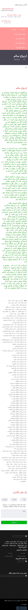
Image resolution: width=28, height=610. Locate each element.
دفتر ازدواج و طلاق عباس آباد (18, 414)
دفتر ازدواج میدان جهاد (20, 359)
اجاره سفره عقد (12, 302)
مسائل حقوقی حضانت (20, 43)
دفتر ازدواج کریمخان (21, 350)
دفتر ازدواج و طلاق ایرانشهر (19, 390)
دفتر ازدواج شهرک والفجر (19, 337)
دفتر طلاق (24, 453)
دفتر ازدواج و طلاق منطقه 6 (19, 424)
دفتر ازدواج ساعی (21, 335)
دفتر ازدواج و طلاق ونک (20, 442)
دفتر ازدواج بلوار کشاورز (20, 322)
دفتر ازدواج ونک (10, 446)
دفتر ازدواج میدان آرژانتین (19, 355)
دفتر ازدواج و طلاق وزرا (20, 438)
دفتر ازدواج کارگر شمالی (20, 348)
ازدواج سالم (23, 305)
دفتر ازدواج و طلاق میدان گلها (18, 433)
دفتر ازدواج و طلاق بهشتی (19, 398)
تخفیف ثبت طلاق (10, 307)
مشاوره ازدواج (6, 470)
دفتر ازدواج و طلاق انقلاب (19, 387)
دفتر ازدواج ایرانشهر (9, 320)
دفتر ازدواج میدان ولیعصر (19, 374)
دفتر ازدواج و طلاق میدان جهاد (18, 429)
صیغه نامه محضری (21, 466)
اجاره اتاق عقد (23, 302)
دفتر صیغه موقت (7, 451)
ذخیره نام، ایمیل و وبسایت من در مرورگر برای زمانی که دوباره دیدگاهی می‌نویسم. (14, 505)
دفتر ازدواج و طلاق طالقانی (19, 411)
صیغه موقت (9, 464)
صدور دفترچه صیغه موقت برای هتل (16, 462)
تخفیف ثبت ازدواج (21, 307)
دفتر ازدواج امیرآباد (8, 318)
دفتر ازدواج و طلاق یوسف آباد (18, 444)
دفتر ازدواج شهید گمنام (20, 340)
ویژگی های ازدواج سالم (20, 479)
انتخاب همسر (15, 305)
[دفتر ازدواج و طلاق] (21, 4)
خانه (24, 59)
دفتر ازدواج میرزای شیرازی (19, 379)
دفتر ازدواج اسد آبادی (20, 318)
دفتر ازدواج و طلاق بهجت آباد (18, 396)
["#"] (25, 608)
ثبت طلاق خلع (7, 311)
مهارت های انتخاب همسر (19, 477)
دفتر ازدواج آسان (22, 316)
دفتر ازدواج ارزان (11, 316)
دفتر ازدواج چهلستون (8, 331)
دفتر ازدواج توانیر (22, 329)
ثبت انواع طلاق (22, 311)
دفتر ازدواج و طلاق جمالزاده (19, 403)
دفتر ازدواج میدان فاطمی (19, 363)
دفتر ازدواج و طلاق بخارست (19, 392)
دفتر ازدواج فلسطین (21, 346)
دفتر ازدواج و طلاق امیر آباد (19, 385)
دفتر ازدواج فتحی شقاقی (19, 344)
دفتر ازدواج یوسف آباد (20, 448)
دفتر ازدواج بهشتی (8, 324)
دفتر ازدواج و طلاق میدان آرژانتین (17, 427)
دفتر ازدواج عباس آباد (20, 342)
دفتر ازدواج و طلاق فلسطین (19, 418)
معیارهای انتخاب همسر (11, 472)
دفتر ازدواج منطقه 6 (8, 350)
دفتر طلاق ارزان (15, 453)
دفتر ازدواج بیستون (7, 326)
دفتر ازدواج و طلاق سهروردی (18, 405)
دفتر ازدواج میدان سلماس (19, 361)
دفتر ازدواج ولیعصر (21, 446)
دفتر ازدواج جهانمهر (21, 331)
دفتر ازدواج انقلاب (21, 320)
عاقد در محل (11, 466)
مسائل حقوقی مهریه (20, 38)
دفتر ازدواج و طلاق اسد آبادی (18, 383)
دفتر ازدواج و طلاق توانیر (20, 401)
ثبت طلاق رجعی (22, 313)
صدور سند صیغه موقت (20, 464)
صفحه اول (14, 29)
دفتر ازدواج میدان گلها (20, 370)
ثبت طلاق (14, 311)
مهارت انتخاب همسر (21, 475)
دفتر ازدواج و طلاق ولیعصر (19, 440)
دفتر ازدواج (13, 313)
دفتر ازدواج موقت (21, 353)
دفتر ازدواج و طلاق (21, 381)
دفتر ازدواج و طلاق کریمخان (19, 422)
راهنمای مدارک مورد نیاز (19, 34)
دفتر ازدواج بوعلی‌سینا (20, 326)
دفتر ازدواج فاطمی (8, 342)
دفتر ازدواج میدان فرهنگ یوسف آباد (16, 366)
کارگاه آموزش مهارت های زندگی (17, 468)
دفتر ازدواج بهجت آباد (20, 324)
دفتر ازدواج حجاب (21, 333)
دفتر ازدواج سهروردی (9, 335)
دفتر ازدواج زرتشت (9, 333)
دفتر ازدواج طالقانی (7, 340)
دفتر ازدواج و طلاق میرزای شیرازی (17, 435)
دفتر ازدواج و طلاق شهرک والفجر (17, 407)
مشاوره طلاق (23, 472)
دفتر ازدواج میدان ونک (20, 377)
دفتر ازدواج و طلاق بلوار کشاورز (17, 394)
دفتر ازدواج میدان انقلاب (20, 357)
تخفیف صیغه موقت (21, 309)
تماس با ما (22, 29)
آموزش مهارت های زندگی (15, 300)
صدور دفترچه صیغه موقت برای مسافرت (14, 459)
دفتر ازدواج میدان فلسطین (19, 368)
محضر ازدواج (23, 470)
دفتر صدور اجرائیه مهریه (20, 451)
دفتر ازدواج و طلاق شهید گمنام (18, 409)
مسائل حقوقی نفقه (20, 47)
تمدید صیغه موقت (10, 309)
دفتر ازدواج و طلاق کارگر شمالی (17, 420)
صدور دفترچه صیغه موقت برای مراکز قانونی (14, 457)
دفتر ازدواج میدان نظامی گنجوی (18, 372)
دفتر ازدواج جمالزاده (10, 329)
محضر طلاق (14, 470)
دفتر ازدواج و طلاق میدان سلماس (17, 431)
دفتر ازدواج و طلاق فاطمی (19, 416)
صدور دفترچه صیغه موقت (19, 455)
